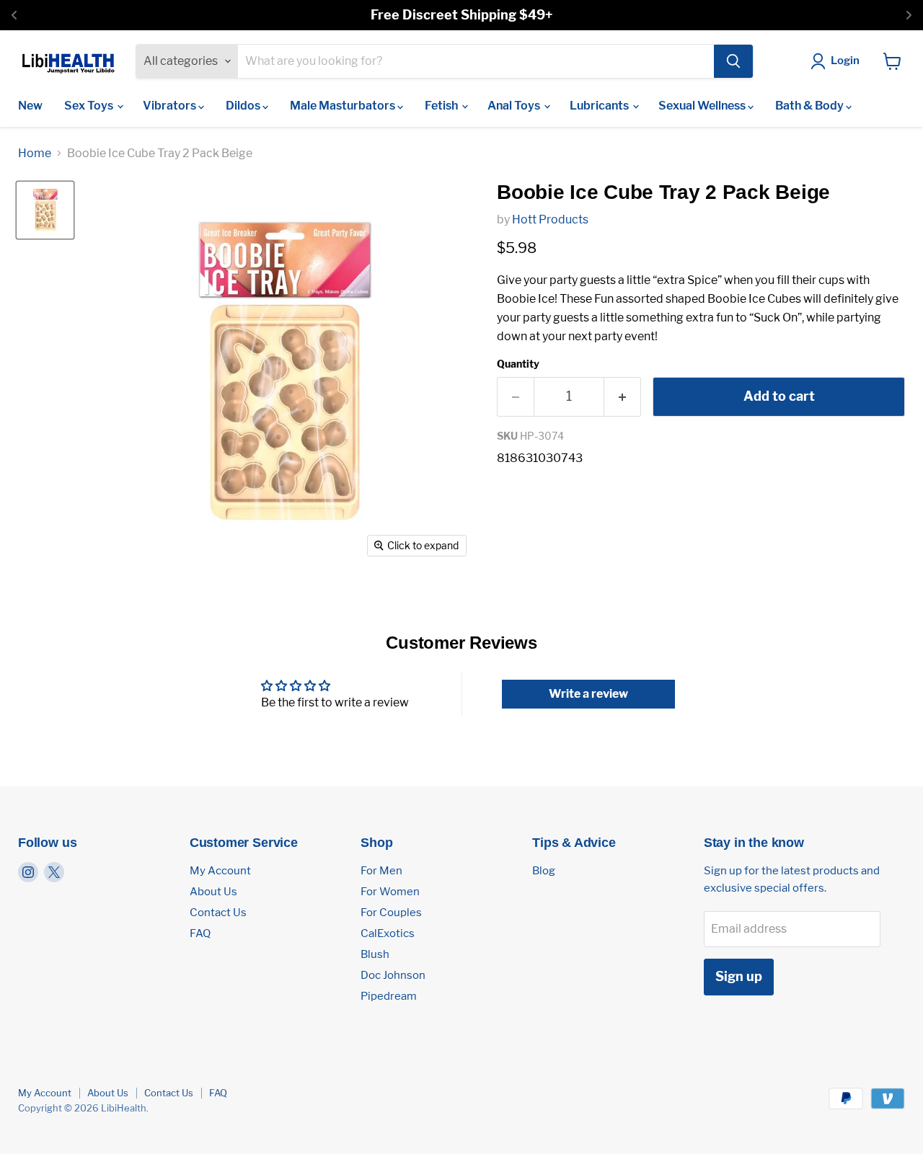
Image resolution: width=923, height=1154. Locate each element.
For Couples (391, 912)
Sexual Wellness (703, 105)
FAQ (200, 933)
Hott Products (550, 219)
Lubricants (600, 105)
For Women (390, 891)
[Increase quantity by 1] (622, 397)
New (30, 105)
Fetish (442, 105)
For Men (381, 870)
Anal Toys (514, 105)
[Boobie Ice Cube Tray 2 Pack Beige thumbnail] (45, 210)
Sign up (738, 976)
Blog (543, 870)
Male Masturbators (343, 105)
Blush (375, 954)
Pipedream (389, 996)
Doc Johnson (393, 975)
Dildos (244, 105)
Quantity (518, 364)
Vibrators (170, 105)
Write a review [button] (588, 694)
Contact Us (218, 912)
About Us (213, 891)
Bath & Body (810, 105)
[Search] (733, 61)
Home (34, 153)
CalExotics (388, 933)
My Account (220, 870)
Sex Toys (89, 105)
